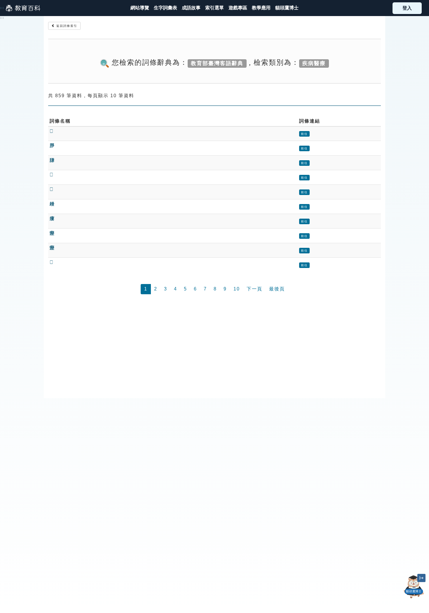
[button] (214, 8)
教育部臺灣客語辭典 (217, 63)
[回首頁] (23, 8)
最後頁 (277, 288)
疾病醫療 (314, 63)
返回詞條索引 (66, 25)
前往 (304, 133)
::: (2, 7)
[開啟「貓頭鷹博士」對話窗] (414, 586)
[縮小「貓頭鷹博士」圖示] (421, 578)
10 (236, 288)
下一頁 (254, 288)
